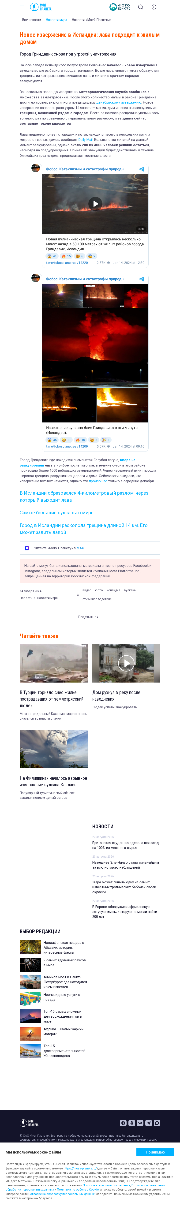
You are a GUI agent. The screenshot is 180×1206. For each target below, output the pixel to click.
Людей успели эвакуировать (114, 707)
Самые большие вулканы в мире (57, 512)
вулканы (130, 590)
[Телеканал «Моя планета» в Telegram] (148, 1123)
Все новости (31, 20)
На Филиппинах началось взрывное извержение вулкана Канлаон (53, 781)
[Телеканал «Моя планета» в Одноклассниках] (131, 1123)
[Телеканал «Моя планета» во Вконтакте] (140, 1123)
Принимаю (155, 1152)
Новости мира (56, 20)
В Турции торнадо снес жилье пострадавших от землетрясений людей (51, 699)
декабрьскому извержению (118, 102)
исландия (113, 590)
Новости (102, 826)
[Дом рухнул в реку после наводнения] (126, 663)
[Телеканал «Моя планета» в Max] (157, 1123)
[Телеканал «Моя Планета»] (41, 7)
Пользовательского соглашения (106, 1185)
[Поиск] (140, 7)
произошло (98, 481)
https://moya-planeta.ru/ (80, 1168)
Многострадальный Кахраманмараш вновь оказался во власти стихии (53, 716)
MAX (80, 548)
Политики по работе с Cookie (78, 1189)
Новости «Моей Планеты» (91, 20)
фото (99, 590)
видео (86, 590)
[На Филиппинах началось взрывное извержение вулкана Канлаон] (54, 749)
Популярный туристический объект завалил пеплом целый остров (47, 795)
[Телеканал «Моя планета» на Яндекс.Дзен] (123, 1123)
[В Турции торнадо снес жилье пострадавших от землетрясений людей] (54, 663)
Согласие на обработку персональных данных (61, 1194)
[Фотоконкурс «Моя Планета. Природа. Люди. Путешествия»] (119, 7)
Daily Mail (86, 140)
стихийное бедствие (97, 599)
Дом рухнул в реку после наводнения (116, 696)
